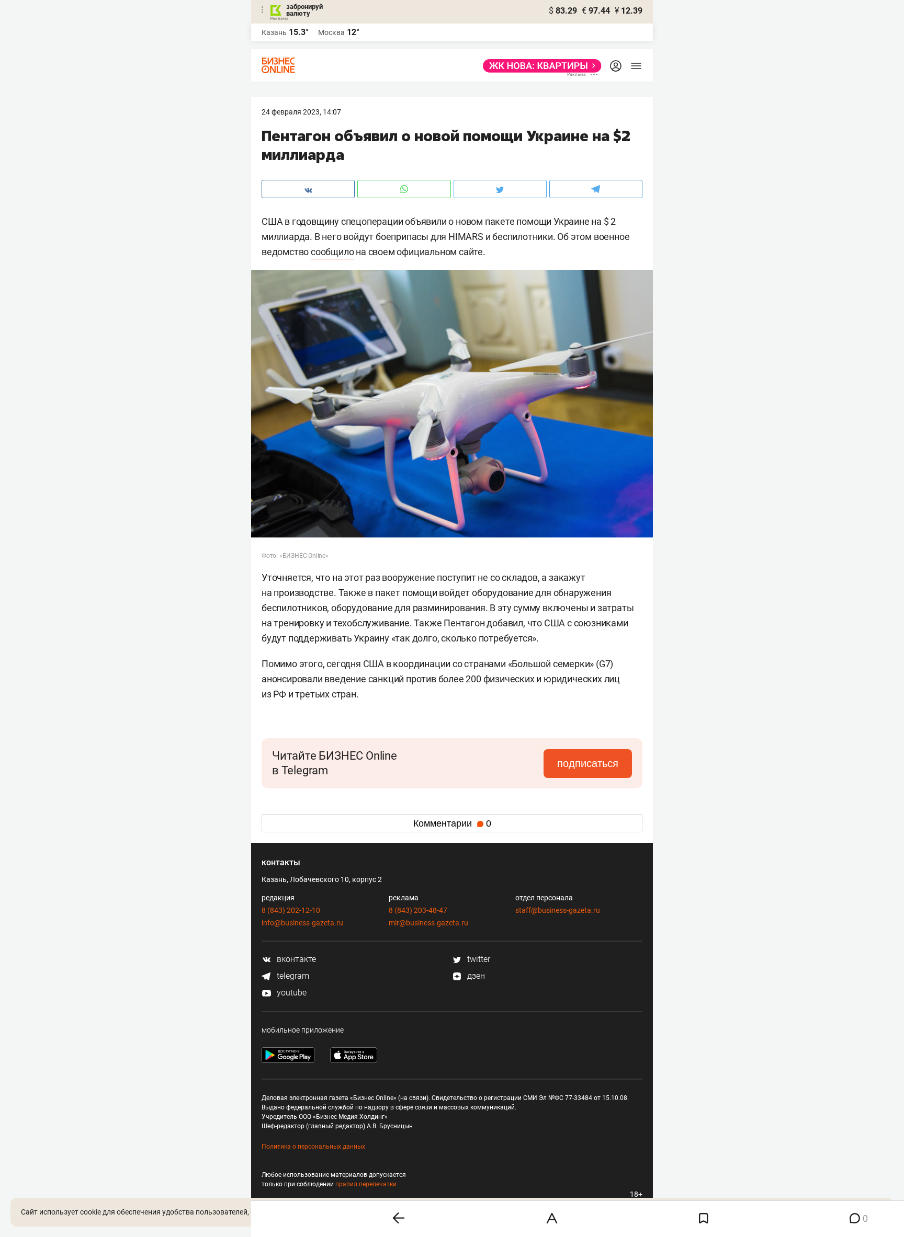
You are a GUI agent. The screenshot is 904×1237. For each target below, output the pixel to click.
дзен (475, 976)
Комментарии (452, 823)
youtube (291, 993)
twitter (477, 959)
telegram (292, 976)
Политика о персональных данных (313, 1146)
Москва (331, 32)
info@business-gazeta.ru (302, 923)
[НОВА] (539, 66)
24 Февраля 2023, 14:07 (301, 112)
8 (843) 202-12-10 (291, 910)
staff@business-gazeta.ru (557, 910)
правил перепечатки (366, 1184)
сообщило (332, 251)
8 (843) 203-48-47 (418, 910)
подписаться (587, 763)
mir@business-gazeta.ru (428, 923)
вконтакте (295, 959)
